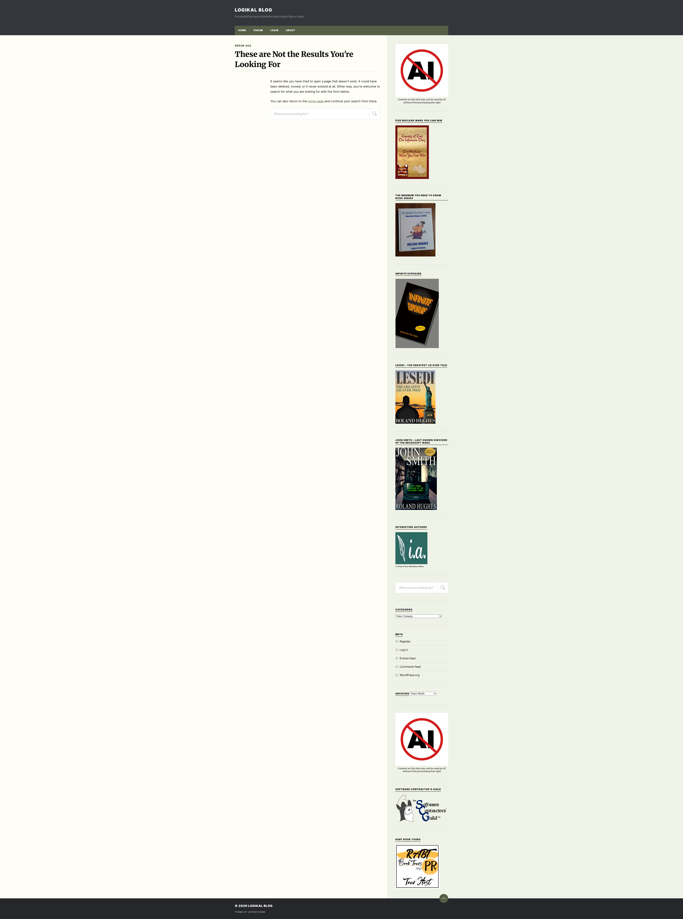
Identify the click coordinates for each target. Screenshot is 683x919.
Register (405, 641)
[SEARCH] (374, 113)
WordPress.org (410, 675)
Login (274, 30)
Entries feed (407, 658)
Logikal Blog (253, 10)
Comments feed (410, 666)
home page (316, 101)
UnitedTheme (256, 912)
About (290, 30)
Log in (404, 649)
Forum (258, 30)
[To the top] (443, 898)
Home (242, 30)
